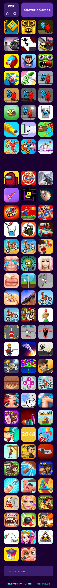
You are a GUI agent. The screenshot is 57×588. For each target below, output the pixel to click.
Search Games (15, 13)
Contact (29, 584)
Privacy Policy (14, 584)
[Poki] (11, 6)
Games (7, 13)
